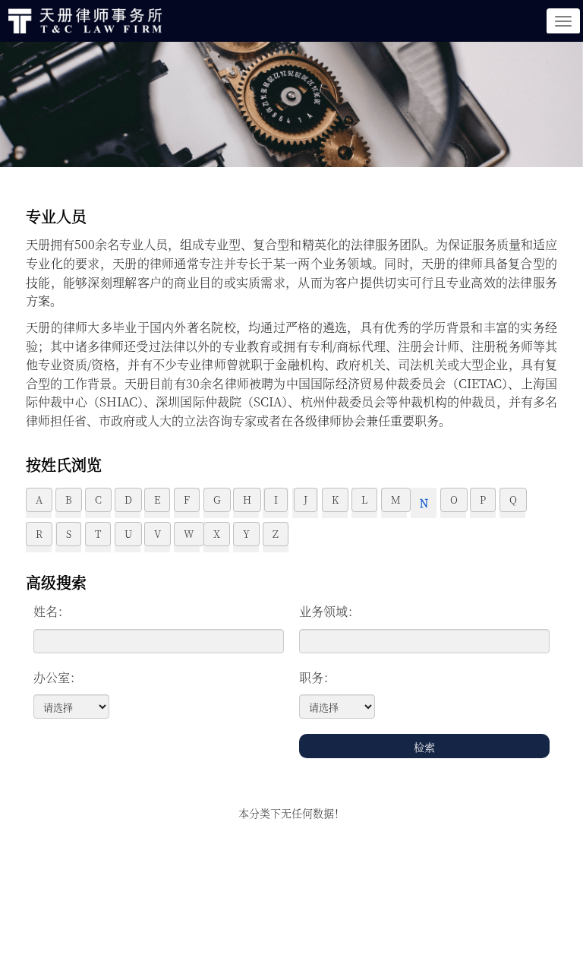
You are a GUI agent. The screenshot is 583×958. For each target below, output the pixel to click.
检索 (424, 746)
